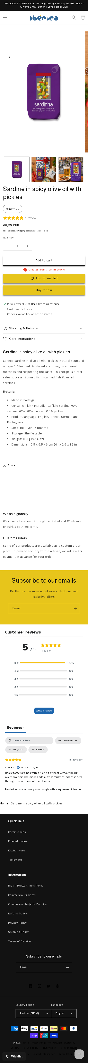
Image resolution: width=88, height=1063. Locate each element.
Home (4, 803)
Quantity (8, 238)
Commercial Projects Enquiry (27, 904)
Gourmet (12, 209)
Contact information (44, 1054)
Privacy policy (49, 1048)
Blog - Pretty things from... (26, 886)
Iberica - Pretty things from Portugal (42, 1043)
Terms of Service (19, 941)
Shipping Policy (18, 932)
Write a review (44, 710)
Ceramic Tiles (17, 832)
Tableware (15, 860)
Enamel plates (17, 841)
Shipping (21, 230)
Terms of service (68, 1048)
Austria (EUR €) (29, 1013)
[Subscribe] (75, 608)
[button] (5, 17)
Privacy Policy (17, 923)
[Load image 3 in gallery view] (70, 169)
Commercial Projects (21, 895)
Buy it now (44, 290)
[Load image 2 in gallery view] (43, 169)
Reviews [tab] (15, 728)
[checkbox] (38, 749)
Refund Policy (17, 914)
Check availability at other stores (29, 314)
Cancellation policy (69, 1054)
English (59, 1013)
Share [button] (12, 465)
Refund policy (30, 1048)
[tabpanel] (44, 768)
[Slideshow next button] (83, 488)
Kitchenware (16, 851)
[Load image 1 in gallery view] (16, 169)
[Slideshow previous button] (4, 488)
